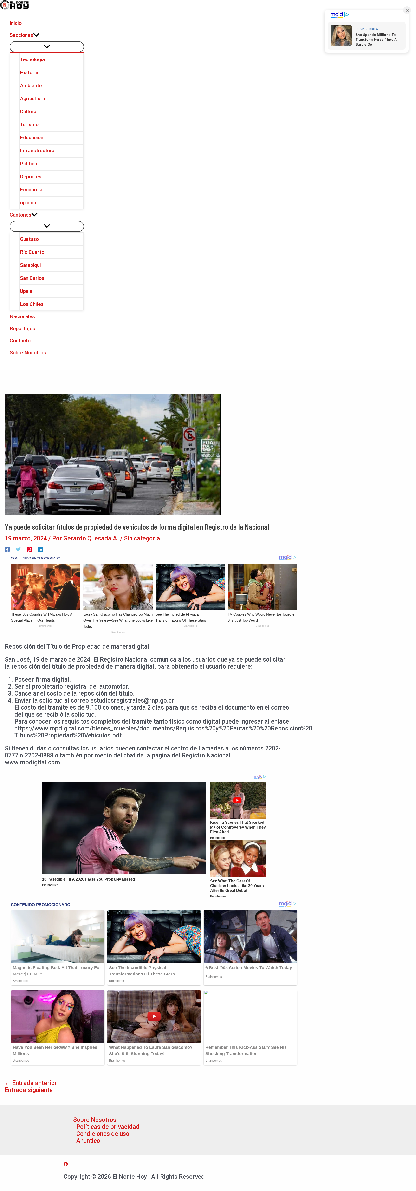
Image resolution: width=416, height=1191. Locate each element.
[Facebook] (7, 548)
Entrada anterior (31, 1082)
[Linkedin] (40, 548)
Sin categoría (142, 538)
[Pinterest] (29, 548)
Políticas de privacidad (108, 1126)
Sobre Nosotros (94, 1119)
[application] (36, 35)
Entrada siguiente (32, 1089)
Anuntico (88, 1140)
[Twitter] (18, 548)
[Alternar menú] (47, 46)
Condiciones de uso (102, 1133)
